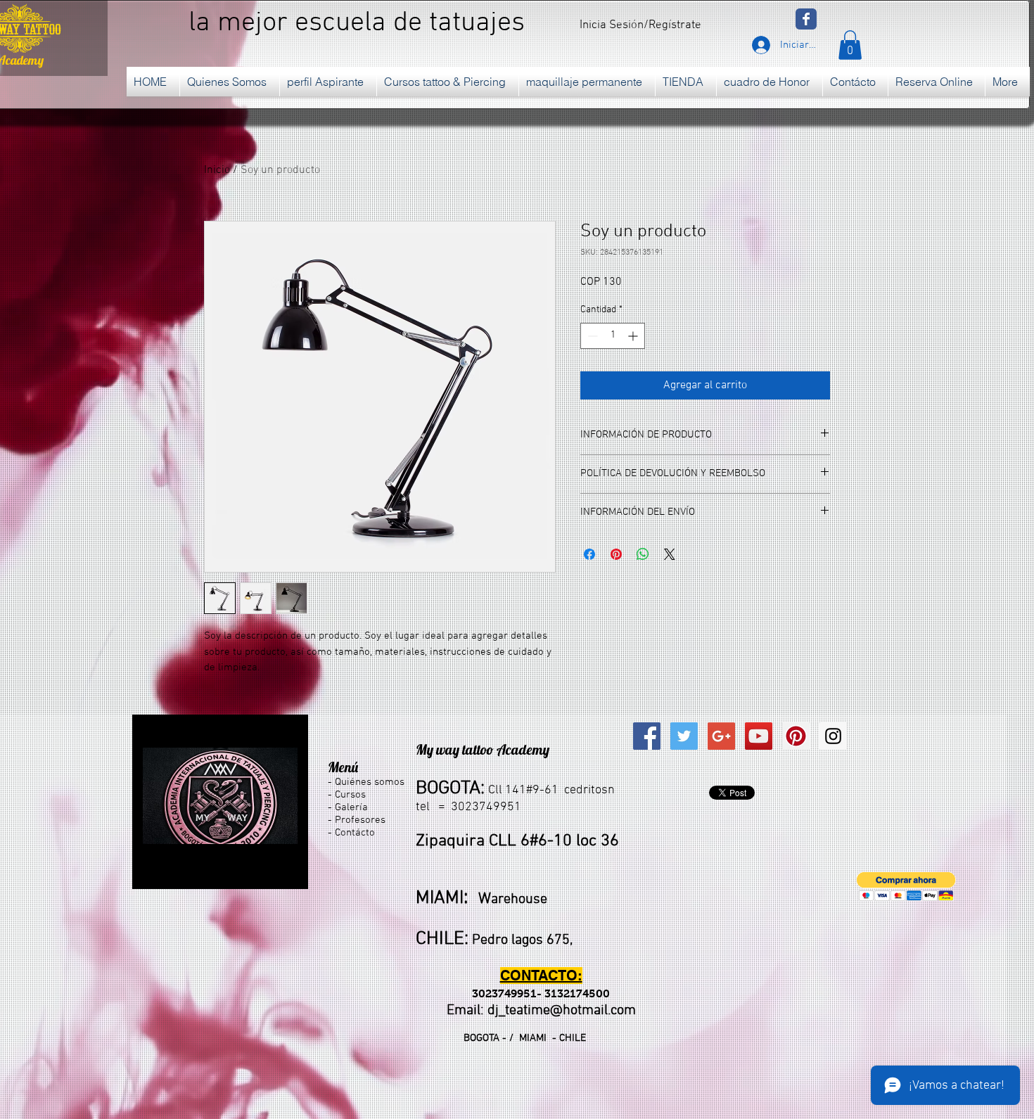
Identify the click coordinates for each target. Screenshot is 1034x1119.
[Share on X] (669, 554)
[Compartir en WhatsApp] (642, 554)
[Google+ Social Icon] (721, 736)
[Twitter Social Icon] (684, 736)
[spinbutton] (612, 336)
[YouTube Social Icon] (758, 736)
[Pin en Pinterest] (616, 554)
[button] (850, 45)
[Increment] (634, 336)
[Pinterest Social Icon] (796, 736)
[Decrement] (591, 336)
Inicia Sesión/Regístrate (640, 25)
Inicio (217, 170)
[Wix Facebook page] (806, 19)
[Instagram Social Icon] (833, 736)
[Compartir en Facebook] (589, 554)
